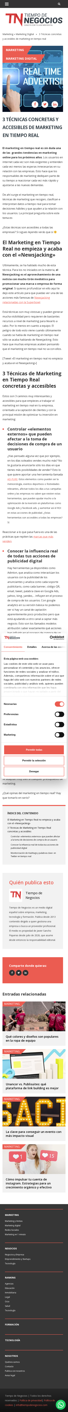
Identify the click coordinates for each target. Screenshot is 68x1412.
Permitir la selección (34, 760)
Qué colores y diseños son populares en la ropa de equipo (32, 1038)
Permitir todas (34, 749)
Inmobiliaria (10, 1292)
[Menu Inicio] (6, 4)
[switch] (59, 714)
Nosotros (11, 1355)
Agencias (9, 1283)
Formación (12, 1324)
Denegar (34, 771)
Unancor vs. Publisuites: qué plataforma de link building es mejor (32, 1086)
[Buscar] (59, 4)
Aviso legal (10, 1375)
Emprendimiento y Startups (17, 1259)
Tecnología (10, 1263)
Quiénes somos (12, 1362)
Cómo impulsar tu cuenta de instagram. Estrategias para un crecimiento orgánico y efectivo (29, 1183)
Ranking (10, 1277)
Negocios (11, 1248)
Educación (10, 1288)
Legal (7, 1297)
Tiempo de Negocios (34, 895)
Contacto (9, 1366)
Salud (7, 1306)
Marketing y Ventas (13, 1221)
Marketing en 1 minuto (15, 1234)
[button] (61, 1405)
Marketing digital (12, 1225)
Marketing (7, 34)
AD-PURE (12, 479)
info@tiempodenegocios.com (31, 1405)
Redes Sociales (12, 1230)
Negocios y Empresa (14, 1254)
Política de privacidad (30, 1400)
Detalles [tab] (32, 647)
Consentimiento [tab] (13, 647)
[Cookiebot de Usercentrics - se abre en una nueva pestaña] (49, 638)
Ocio (7, 1301)
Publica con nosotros (15, 1371)
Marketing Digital (25, 34)
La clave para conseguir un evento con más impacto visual (33, 1134)
